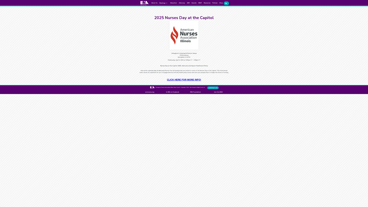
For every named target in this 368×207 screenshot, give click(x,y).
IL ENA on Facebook (172, 92)
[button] (163, 3)
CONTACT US (213, 88)
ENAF (200, 3)
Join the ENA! (218, 92)
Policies (214, 3)
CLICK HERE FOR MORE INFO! (184, 79)
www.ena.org (149, 92)
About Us (154, 3)
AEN (188, 3)
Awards (193, 3)
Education (173, 3)
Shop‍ (221, 3)
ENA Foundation (195, 92)
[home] (144, 3)
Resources (207, 3)
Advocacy (182, 3)
